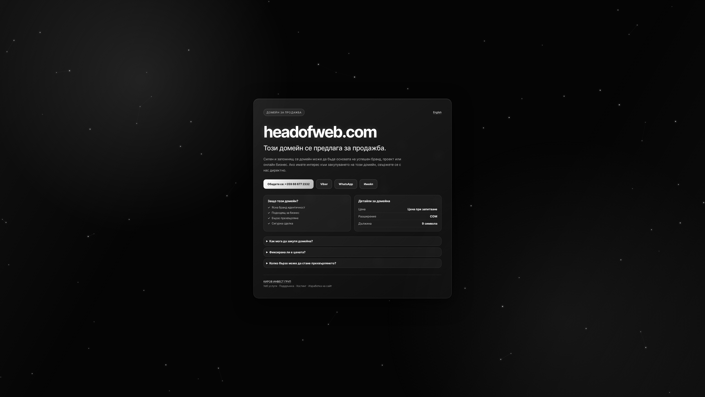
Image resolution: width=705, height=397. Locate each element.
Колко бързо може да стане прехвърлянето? (302, 263)
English (437, 112)
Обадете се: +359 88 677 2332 (288, 184)
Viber (324, 184)
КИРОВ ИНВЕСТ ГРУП (277, 281)
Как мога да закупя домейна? (291, 241)
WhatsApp (346, 184)
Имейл (368, 184)
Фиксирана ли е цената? (287, 252)
